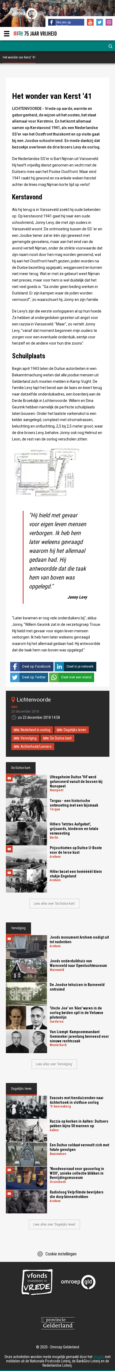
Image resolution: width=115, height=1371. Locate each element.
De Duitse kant (61, 738)
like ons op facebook (63, 24)
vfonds (98, 1357)
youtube (91, 23)
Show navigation (6, 33)
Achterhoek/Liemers (36, 746)
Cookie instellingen (60, 1254)
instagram (110, 23)
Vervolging (29, 738)
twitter (100, 23)
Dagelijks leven (75, 730)
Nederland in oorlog (35, 730)
